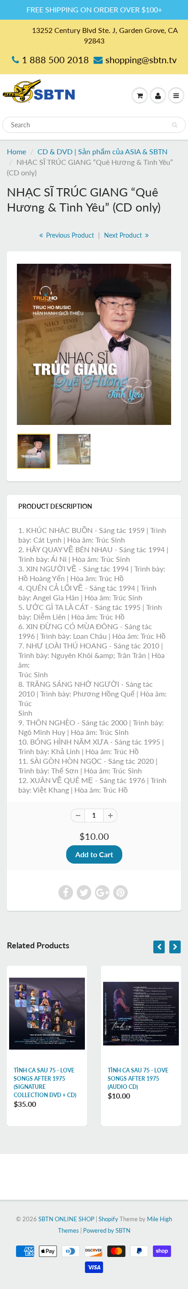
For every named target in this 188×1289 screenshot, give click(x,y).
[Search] (175, 125)
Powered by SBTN (107, 1230)
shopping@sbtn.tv (141, 59)
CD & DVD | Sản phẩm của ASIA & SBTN (102, 151)
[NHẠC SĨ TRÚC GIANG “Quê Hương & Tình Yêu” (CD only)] (94, 344)
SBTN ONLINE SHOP (66, 1219)
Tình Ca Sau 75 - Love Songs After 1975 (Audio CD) (138, 1078)
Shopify (108, 1219)
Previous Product (69, 235)
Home (16, 151)
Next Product (124, 235)
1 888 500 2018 (55, 59)
